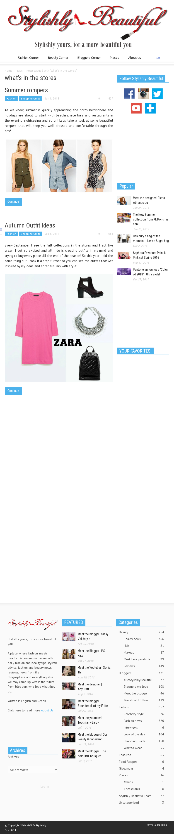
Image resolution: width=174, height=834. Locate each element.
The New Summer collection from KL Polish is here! (150, 219)
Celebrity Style (144, 714)
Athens (144, 782)
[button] (164, 57)
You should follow (144, 700)
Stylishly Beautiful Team (141, 796)
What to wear (144, 748)
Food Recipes (141, 762)
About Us (47, 710)
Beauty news (144, 639)
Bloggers (141, 673)
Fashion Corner (27, 60)
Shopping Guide (31, 98)
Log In (45, 786)
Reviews (144, 666)
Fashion (11, 98)
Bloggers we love (144, 687)
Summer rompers (26, 90)
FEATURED (73, 622)
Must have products (144, 659)
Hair (144, 646)
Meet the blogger (144, 693)
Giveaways (141, 768)
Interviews (144, 727)
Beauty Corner (57, 60)
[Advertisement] (143, 147)
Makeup (144, 652)
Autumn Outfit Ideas (30, 225)
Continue (13, 201)
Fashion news (144, 721)
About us (134, 57)
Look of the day (144, 734)
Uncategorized (141, 803)
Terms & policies (156, 824)
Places (113, 60)
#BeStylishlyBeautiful (144, 680)
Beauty (141, 632)
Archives (13, 757)
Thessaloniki (144, 789)
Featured (141, 755)
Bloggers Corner (88, 60)
